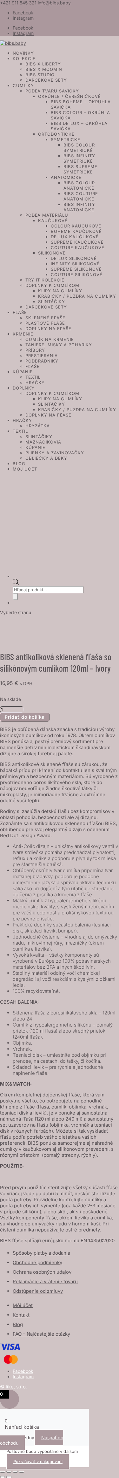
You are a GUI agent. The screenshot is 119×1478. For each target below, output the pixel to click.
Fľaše (20, 312)
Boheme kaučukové (76, 231)
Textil (33, 377)
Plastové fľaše (45, 323)
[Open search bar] (16, 583)
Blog (19, 463)
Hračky (35, 382)
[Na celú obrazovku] (8, 1472)
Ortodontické (56, 134)
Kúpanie (23, 371)
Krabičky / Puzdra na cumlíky (77, 296)
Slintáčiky (51, 301)
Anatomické (66, 177)
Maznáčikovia (43, 441)
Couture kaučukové (77, 247)
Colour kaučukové (76, 225)
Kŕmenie (23, 333)
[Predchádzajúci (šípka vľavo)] (2, 1477)
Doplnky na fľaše (48, 328)
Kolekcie (24, 58)
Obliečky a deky (46, 458)
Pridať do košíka (25, 717)
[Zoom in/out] (2, 1472)
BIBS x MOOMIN (43, 69)
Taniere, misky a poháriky (58, 344)
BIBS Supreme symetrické (80, 169)
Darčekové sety (46, 80)
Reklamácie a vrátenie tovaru (45, 1281)
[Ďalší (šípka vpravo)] (8, 1477)
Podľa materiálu (46, 215)
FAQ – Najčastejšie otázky (41, 1334)
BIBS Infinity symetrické (79, 158)
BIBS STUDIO (40, 74)
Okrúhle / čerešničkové (69, 96)
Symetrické (65, 139)
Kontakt (21, 1315)
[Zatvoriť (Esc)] (21, 1472)
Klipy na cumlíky (60, 290)
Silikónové (52, 252)
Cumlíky (23, 85)
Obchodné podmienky (37, 1262)
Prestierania (41, 355)
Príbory (35, 350)
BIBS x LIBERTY (43, 63)
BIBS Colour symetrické (79, 147)
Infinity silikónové (75, 263)
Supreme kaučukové (77, 242)
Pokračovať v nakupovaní (38, 1461)
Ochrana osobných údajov (42, 1272)
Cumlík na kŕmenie (49, 339)
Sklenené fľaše (45, 317)
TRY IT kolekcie (44, 279)
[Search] (15, 596)
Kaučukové (53, 220)
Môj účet (25, 468)
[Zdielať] (15, 1472)
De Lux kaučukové (75, 236)
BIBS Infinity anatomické (79, 207)
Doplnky (24, 387)
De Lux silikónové (74, 258)
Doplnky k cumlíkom (52, 285)
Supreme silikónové (76, 269)
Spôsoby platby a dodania (41, 1253)
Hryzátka (37, 425)
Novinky (23, 53)
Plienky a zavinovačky (54, 452)
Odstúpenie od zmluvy (38, 1291)
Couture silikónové (76, 274)
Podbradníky (41, 360)
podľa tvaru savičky (52, 90)
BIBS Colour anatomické (79, 185)
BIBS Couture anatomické (80, 196)
